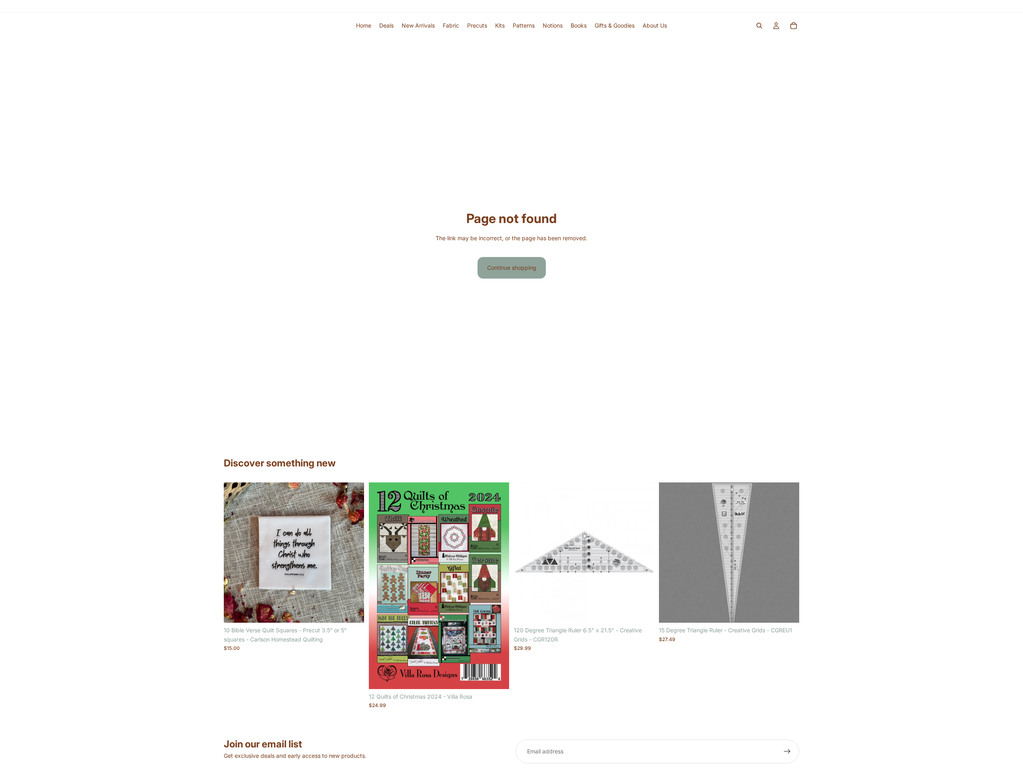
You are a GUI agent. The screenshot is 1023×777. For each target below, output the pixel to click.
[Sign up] (787, 751)
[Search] (759, 25)
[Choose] (351, 611)
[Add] (497, 676)
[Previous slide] (236, 553)
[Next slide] (352, 553)
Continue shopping (511, 267)
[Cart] (793, 25)
